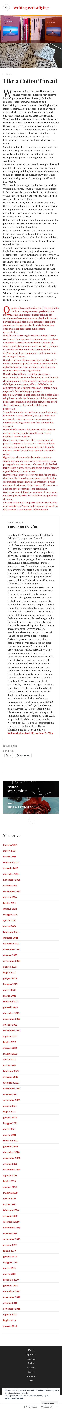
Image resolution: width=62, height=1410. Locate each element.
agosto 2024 (10, 897)
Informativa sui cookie (14, 1398)
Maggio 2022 (10, 1053)
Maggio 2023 (10, 984)
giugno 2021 (10, 1117)
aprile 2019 (9, 1268)
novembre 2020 (11, 1158)
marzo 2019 (9, 1274)
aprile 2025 (9, 850)
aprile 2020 (9, 1198)
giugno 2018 (10, 1326)
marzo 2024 (9, 926)
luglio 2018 (9, 1320)
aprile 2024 (9, 920)
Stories (7, 74)
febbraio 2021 (11, 1140)
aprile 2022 (9, 1059)
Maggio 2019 (10, 1262)
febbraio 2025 (11, 862)
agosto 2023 (10, 966)
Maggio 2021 (10, 1123)
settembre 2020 (11, 1169)
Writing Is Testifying (31, 7)
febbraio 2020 (11, 1210)
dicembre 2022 (11, 1013)
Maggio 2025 (10, 845)
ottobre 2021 (10, 1094)
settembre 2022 (11, 1030)
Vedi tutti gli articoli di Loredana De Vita (30, 733)
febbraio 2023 (11, 1001)
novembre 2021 (11, 1088)
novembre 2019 (11, 1227)
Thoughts (31, 1359)
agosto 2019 (10, 1245)
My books (31, 1354)
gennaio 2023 (10, 1007)
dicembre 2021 (11, 1082)
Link (31, 1380)
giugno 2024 (10, 908)
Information (31, 1376)
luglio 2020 (9, 1181)
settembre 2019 (11, 1239)
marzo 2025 (9, 856)
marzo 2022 (9, 1065)
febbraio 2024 (11, 932)
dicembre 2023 (11, 943)
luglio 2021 (9, 1111)
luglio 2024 (9, 903)
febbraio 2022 (11, 1071)
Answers (31, 1367)
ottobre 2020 (10, 1163)
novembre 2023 (11, 949)
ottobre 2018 (10, 1303)
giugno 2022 (10, 1047)
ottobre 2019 (10, 1233)
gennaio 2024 (10, 937)
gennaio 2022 (10, 1076)
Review (31, 1363)
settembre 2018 (11, 1308)
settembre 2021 (11, 1100)
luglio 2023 (9, 972)
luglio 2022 (9, 1042)
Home (31, 1350)
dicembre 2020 (11, 1152)
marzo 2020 (9, 1204)
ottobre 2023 (10, 955)
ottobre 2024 (10, 885)
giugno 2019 (10, 1256)
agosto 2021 (10, 1105)
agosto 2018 (10, 1314)
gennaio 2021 (10, 1146)
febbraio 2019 (11, 1279)
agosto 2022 (10, 1036)
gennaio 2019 (10, 1285)
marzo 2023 (9, 995)
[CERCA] (6, 7)
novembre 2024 (11, 879)
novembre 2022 (11, 1018)
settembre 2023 (11, 961)
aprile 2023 (9, 989)
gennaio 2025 (10, 868)
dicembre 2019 (11, 1221)
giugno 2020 (10, 1187)
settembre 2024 (11, 891)
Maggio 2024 (10, 914)
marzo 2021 (9, 1134)
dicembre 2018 (11, 1291)
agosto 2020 (10, 1175)
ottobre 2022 (10, 1024)
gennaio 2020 (10, 1216)
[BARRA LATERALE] (31, 821)
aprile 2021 (9, 1129)
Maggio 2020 (10, 1192)
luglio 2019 (9, 1250)
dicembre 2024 (11, 874)
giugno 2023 (10, 978)
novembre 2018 (11, 1297)
